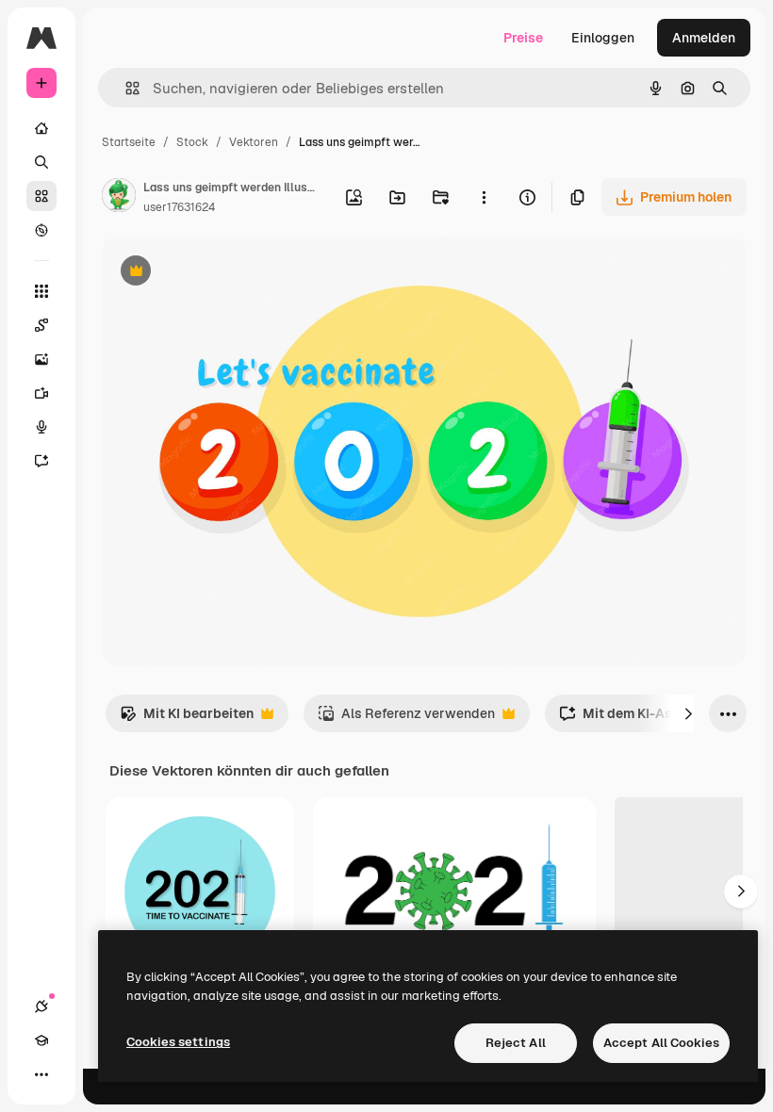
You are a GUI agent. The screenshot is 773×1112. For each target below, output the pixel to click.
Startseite (129, 142)
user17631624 (179, 207)
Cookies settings (178, 1042)
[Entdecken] (41, 230)
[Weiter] (688, 713)
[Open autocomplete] (125, 88)
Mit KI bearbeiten (187, 718)
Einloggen (602, 37)
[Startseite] (41, 128)
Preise (523, 37)
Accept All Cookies (661, 1043)
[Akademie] (41, 1040)
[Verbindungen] (41, 1006)
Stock (192, 142)
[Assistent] (41, 461)
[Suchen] (41, 162)
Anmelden (703, 37)
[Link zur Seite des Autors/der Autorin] (119, 198)
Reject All (515, 1043)
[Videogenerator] (41, 393)
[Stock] (41, 196)
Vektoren (253, 142)
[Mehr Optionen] (483, 197)
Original (222, 273)
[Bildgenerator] (41, 359)
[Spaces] (41, 325)
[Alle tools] (41, 291)
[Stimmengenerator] (41, 427)
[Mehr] (41, 1074)
